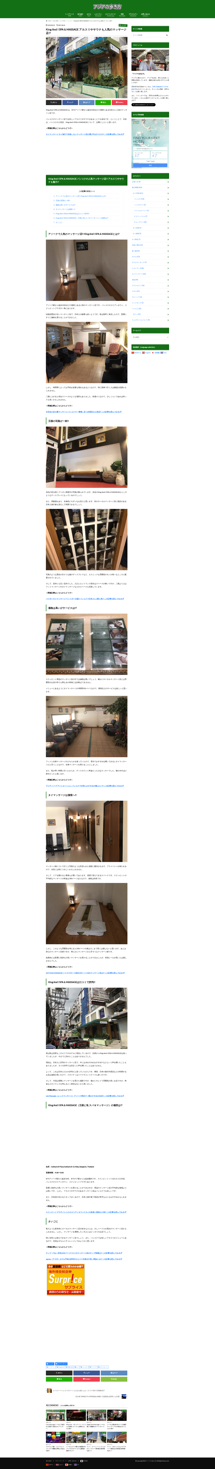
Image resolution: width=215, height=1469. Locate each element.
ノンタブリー (140, 205)
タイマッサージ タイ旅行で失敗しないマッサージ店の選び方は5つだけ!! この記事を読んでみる (84, 134)
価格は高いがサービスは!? (65, 205)
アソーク (93, 1367)
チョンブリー (140, 222)
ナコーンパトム (140, 216)
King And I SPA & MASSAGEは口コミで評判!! (71, 214)
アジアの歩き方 (151, 1461)
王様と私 (70, 1367)
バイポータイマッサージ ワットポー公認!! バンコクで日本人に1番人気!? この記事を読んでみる (84, 599)
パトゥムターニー (141, 210)
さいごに (58, 222)
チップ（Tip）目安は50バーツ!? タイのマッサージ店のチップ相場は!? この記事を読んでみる (83, 1253)
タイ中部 (138, 193)
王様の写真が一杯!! (62, 200)
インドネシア (137, 303)
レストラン (98, 14)
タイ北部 (137, 228)
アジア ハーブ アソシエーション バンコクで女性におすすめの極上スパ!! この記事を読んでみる (84, 786)
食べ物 (136, 251)
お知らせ (136, 182)
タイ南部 (137, 233)
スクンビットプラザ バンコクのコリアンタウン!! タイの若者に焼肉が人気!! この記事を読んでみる (85, 1212)
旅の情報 (137, 187)
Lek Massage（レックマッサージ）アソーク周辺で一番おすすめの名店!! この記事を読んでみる (84, 1096)
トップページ (69, 14)
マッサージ (51, 1367)
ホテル (89, 14)
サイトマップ (59, 1461)
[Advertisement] (86, 154)
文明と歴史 (137, 245)
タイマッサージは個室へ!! (64, 209)
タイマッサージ (110, 14)
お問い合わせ (145, 14)
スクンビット (104, 1367)
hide (92, 191)
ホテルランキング (139, 262)
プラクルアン (133, 14)
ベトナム (136, 309)
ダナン (137, 314)
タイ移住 (136, 239)
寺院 (122, 14)
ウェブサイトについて (141, 320)
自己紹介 (80, 14)
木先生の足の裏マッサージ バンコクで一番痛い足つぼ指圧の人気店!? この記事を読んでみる (83, 412)
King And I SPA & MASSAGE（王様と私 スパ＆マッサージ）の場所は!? (81, 218)
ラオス (136, 291)
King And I (61, 1367)
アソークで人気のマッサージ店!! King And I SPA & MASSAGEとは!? (80, 196)
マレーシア (137, 297)
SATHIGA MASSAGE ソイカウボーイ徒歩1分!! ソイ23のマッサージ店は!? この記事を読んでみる (84, 973)
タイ (77, 1367)
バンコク (51, 1364)
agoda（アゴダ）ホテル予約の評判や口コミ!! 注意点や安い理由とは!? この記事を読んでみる (83, 1259)
